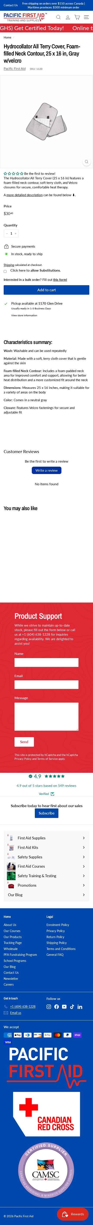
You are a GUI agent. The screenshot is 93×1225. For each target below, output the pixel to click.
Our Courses (12, 931)
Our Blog (10, 967)
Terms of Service (47, 758)
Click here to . (35, 270)
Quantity (10, 225)
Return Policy (55, 937)
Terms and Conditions (60, 949)
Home (7, 37)
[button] (13, 173)
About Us (10, 925)
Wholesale (11, 949)
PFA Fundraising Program (20, 954)
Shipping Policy (56, 943)
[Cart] (77, 17)
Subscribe (47, 813)
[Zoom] (87, 162)
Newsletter (11, 978)
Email (18, 676)
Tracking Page (13, 943)
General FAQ (54, 954)
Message (21, 698)
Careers (9, 984)
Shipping (9, 265)
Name (19, 653)
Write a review (46, 470)
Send (24, 742)
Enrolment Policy (57, 925)
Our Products (13, 937)
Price (8, 206)
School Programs (15, 960)
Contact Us (11, 5)
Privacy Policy (23, 758)
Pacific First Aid (15, 68)
